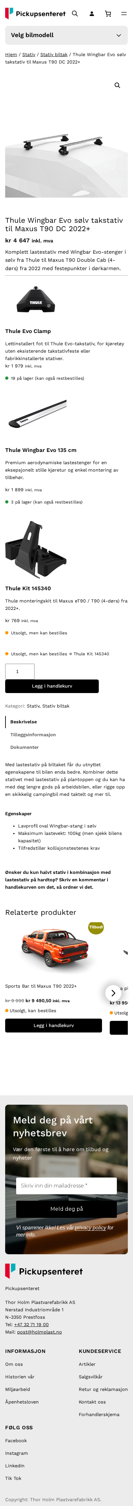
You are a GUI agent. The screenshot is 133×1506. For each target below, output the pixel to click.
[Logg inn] (91, 13)
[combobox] (15, 6)
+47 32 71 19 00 (31, 1324)
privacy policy (90, 1227)
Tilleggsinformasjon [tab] (33, 734)
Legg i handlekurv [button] (54, 1025)
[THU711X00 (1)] (35, 418)
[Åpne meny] (124, 13)
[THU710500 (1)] (35, 299)
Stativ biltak (53, 54)
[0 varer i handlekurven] (108, 14)
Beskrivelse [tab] (23, 721)
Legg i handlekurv (52, 686)
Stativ (28, 54)
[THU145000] (35, 550)
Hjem (11, 54)
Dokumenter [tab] (24, 747)
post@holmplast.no (39, 1332)
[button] (117, 85)
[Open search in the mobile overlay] (75, 13)
